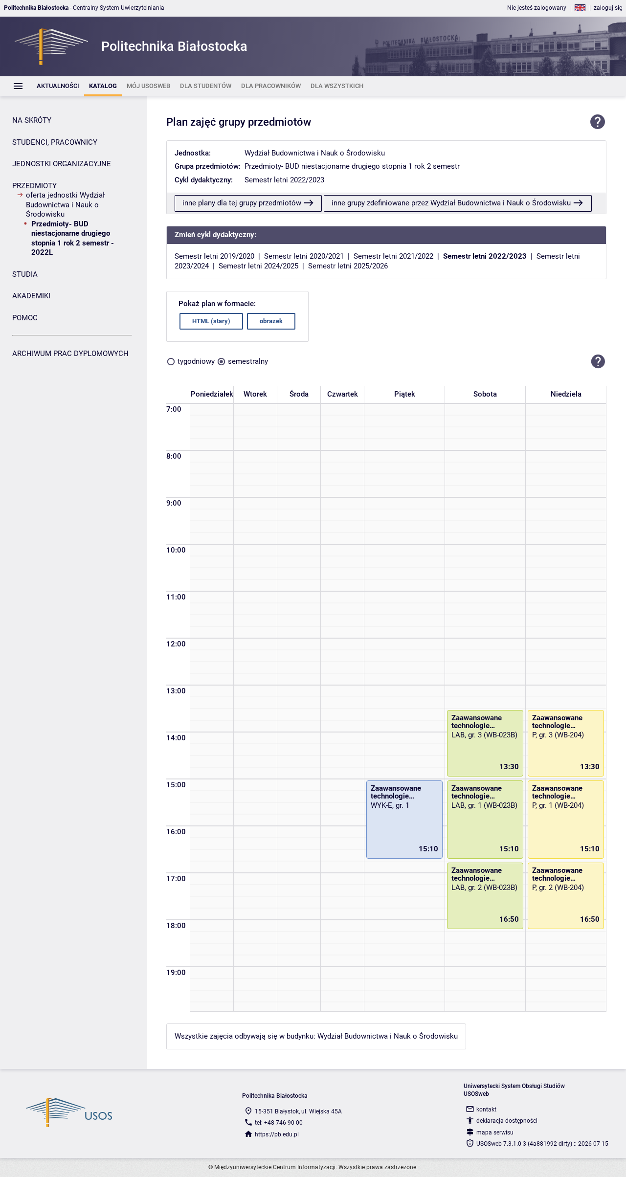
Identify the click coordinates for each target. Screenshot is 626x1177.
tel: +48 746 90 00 (279, 1122)
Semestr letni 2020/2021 (304, 256)
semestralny (248, 361)
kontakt (486, 1109)
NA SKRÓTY (31, 120)
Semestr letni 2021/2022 (393, 256)
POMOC (25, 317)
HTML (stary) (211, 321)
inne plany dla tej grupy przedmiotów (241, 203)
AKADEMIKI (31, 295)
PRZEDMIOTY (34, 185)
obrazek (271, 321)
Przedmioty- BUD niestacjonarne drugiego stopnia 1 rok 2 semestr (352, 166)
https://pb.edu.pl (277, 1134)
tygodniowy (196, 361)
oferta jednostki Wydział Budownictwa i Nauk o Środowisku (65, 205)
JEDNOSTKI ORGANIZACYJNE (61, 163)
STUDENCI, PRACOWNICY (54, 142)
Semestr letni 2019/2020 (214, 256)
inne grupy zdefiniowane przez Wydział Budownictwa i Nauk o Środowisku (451, 203)
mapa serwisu (495, 1132)
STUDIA (25, 274)
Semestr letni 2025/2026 (348, 266)
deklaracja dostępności (506, 1120)
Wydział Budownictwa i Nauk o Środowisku (315, 153)
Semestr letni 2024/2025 (258, 266)
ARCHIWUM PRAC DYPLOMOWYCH (70, 353)
